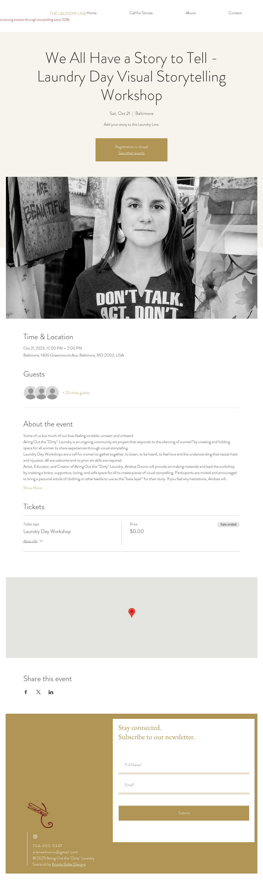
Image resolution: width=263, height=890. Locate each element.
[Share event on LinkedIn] (51, 692)
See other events (131, 153)
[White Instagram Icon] (35, 836)
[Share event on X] (38, 692)
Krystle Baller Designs (69, 864)
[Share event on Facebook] (25, 692)
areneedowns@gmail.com (55, 852)
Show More (32, 488)
